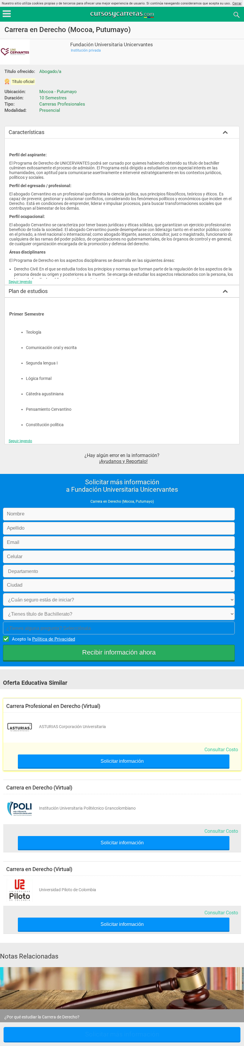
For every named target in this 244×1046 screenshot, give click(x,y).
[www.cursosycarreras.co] (122, 14)
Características (26, 132)
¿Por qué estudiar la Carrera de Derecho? (41, 1017)
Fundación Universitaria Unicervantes (111, 44)
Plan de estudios (28, 291)
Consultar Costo (221, 749)
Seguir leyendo (20, 282)
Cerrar (237, 3)
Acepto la (43, 639)
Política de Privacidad (53, 639)
